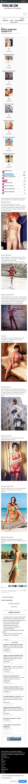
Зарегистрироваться (5, 757)
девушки (4, 587)
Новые (11, 20)
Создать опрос (14, 22)
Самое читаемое (14, 642)
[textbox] (11, 19)
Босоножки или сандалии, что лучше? (12, 718)
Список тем (14, 606)
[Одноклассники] (11, 586)
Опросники (3, 764)
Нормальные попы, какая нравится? (11, 635)
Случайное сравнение (14, 603)
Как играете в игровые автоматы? (11, 686)
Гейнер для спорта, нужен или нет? (11, 675)
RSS (11, 732)
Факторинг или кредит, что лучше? (11, 696)
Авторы (2, 765)
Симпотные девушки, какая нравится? (12, 627)
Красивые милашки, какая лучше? (11, 625)
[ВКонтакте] (9, 586)
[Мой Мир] (13, 586)
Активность (3, 767)
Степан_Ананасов (11, 590)
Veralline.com (10, 5)
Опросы (2, 762)
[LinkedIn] (20, 586)
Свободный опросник (6, 33)
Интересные (5, 20)
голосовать (9, 51)
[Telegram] (26, 586)
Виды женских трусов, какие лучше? (11, 623)
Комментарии (7, 642)
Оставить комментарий (6, 600)
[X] (15, 586)
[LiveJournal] (22, 586)
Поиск (5, 1)
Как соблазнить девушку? (9, 628)
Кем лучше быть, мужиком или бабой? (12, 622)
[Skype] (24, 586)
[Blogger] (18, 586)
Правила (3, 772)
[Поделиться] (19, 590)
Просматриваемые (19, 20)
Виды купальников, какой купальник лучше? (13, 633)
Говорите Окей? (7, 666)
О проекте (3, 770)
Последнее (6, 639)
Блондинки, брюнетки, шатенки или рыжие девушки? (15, 617)
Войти (23, 1)
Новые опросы (6, 732)
